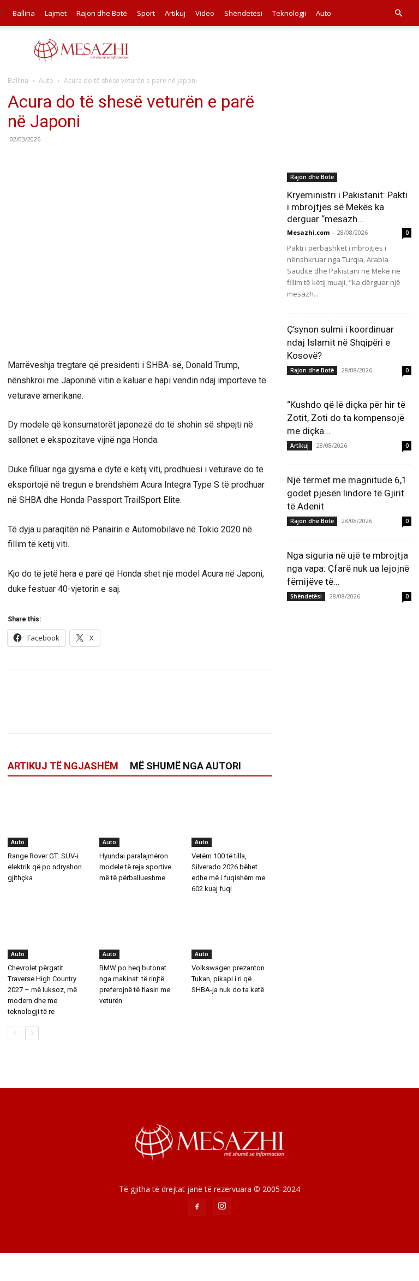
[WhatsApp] (94, 164)
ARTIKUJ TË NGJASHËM (63, 766)
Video (204, 13)
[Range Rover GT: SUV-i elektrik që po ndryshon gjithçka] (48, 818)
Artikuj (175, 13)
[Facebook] (18, 164)
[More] (119, 164)
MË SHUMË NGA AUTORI (185, 766)
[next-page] (32, 1033)
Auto (323, 13)
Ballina (24, 13)
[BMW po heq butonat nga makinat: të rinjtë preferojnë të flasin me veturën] (139, 931)
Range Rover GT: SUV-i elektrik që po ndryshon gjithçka (45, 867)
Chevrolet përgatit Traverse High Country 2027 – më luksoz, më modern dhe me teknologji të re (42, 990)
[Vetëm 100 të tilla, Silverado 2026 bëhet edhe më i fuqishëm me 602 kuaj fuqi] (231, 818)
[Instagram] (222, 1206)
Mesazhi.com (308, 232)
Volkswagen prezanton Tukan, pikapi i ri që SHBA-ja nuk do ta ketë (228, 979)
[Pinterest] (69, 164)
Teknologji (289, 13)
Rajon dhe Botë (101, 13)
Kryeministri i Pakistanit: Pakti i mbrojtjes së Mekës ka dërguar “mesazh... (347, 206)
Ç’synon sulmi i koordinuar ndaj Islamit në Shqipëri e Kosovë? (340, 342)
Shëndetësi (243, 13)
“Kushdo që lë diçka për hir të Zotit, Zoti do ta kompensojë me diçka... (346, 417)
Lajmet (56, 13)
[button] (398, 13)
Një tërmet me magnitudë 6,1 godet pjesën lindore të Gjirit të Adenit (347, 493)
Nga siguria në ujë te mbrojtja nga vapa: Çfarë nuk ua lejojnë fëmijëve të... (348, 568)
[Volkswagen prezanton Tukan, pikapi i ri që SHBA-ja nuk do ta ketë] (231, 931)
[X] (44, 164)
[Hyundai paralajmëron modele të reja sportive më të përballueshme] (139, 818)
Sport (146, 13)
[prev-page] (14, 1033)
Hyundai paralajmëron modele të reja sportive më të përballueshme (135, 867)
